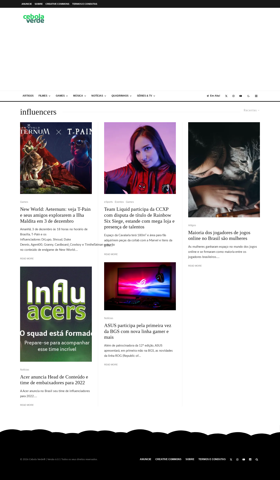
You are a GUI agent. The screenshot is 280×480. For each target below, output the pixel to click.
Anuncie (27, 4)
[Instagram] (233, 96)
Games (60, 95)
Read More (27, 258)
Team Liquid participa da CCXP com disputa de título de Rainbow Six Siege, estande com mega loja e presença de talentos (139, 217)
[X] (226, 96)
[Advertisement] (140, 60)
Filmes (43, 95)
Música (78, 95)
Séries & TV (144, 95)
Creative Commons (57, 4)
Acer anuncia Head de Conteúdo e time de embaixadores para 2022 (54, 379)
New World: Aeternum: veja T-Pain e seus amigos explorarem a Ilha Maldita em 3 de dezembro (55, 215)
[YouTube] (240, 96)
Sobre (39, 4)
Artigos (28, 95)
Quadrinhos (120, 95)
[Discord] (250, 459)
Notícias (97, 95)
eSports (108, 202)
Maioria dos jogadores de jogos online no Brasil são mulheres (219, 235)
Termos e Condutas (84, 4)
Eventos (119, 202)
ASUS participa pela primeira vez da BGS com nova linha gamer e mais (137, 331)
